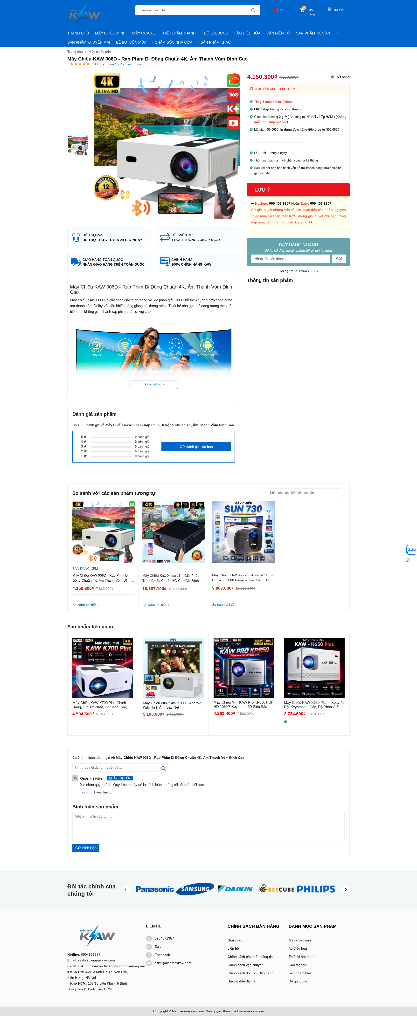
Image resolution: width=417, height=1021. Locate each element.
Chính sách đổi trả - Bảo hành (250, 973)
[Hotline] (408, 560)
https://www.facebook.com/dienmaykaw (116, 966)
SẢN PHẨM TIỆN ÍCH (314, 33)
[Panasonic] (155, 897)
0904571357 (309, 271)
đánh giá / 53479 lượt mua (116, 64)
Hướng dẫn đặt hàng (243, 981)
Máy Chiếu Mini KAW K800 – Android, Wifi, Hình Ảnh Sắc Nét (172, 705)
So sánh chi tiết (84, 605)
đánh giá (142, 437)
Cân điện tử (297, 965)
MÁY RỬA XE (143, 33)
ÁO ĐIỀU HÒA (248, 33)
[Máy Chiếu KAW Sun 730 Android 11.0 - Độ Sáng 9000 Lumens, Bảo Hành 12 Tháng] (243, 532)
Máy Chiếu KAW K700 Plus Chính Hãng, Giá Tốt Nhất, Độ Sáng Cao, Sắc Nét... (99, 705)
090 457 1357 (279, 203)
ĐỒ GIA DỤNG (216, 33)
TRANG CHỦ (78, 33)
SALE (285, 10)
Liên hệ (233, 948)
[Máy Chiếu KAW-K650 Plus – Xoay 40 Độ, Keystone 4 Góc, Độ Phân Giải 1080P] (314, 668)
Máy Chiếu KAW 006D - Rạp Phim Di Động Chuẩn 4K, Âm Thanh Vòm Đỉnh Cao (101, 578)
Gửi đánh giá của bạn (196, 447)
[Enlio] (276, 897)
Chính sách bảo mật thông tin (250, 957)
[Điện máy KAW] (85, 14)
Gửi (339, 259)
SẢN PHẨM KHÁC (216, 42)
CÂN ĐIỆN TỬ (278, 33)
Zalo (158, 946)
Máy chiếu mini (300, 940)
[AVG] (195, 897)
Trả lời (84, 792)
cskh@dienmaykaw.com (173, 963)
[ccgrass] (316, 897)
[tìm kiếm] (253, 10)
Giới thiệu (235, 940)
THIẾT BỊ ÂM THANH (178, 33)
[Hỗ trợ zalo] (411, 550)
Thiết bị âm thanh (302, 957)
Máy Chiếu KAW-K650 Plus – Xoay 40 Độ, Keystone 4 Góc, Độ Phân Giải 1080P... (314, 704)
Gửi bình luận (86, 848)
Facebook (162, 955)
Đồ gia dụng (298, 981)
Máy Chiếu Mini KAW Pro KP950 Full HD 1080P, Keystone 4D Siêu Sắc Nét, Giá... (243, 704)
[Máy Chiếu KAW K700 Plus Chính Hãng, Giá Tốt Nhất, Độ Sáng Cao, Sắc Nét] (102, 668)
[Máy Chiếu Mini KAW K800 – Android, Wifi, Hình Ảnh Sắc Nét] (173, 668)
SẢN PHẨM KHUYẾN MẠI (88, 42)
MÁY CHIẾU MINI (109, 33)
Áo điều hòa (298, 948)
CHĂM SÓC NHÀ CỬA (173, 42)
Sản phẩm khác (301, 973)
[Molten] (235, 897)
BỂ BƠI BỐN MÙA (131, 42)
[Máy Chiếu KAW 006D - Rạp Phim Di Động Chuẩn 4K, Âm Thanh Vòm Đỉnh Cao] (78, 145)
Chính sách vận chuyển (246, 965)
